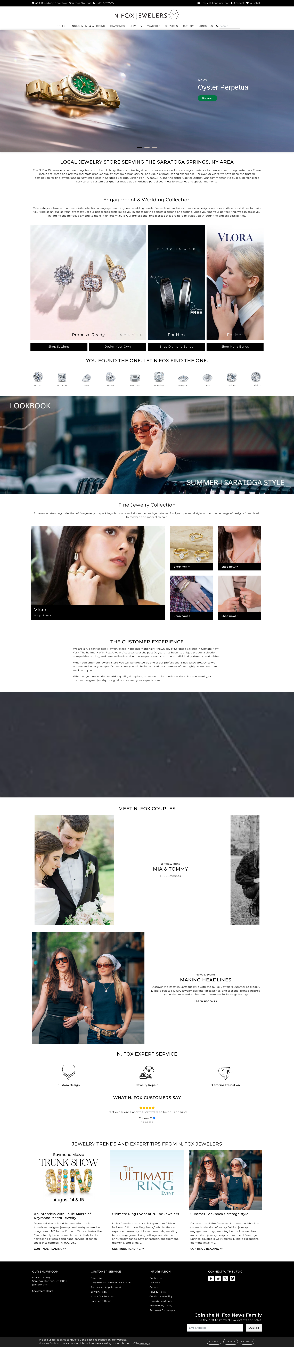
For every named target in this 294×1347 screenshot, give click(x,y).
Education (97, 1278)
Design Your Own (117, 346)
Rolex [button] (61, 26)
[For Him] (176, 282)
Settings (247, 1341)
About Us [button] (206, 26)
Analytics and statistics (124, 686)
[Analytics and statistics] (176, 686)
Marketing (119, 691)
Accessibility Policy (161, 1305)
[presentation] (86, 887)
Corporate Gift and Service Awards (111, 1282)
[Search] (229, 26)
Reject (230, 1341)
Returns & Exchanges (162, 1310)
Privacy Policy (158, 1291)
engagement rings (113, 208)
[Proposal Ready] (88, 282)
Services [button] (171, 26)
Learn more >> (206, 1001)
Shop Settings (59, 346)
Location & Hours (101, 1301)
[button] (217, 26)
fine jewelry (63, 177)
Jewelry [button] (136, 26)
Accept (214, 1341)
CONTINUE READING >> (50, 1248)
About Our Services (102, 1296)
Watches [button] (153, 26)
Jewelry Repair (99, 1291)
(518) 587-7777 (40, 1284)
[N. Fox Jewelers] (147, 14)
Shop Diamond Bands (176, 346)
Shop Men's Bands (235, 346)
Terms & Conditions (161, 1301)
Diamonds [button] (117, 26)
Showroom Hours (42, 1291)
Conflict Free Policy (161, 1296)
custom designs (103, 181)
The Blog (155, 1282)
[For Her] (235, 282)
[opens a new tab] (211, 1278)
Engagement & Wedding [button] (87, 26)
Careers (154, 1287)
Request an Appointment (106, 1287)
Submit (253, 1327)
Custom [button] (188, 26)
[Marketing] (176, 691)
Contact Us (156, 1278)
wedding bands (142, 208)
